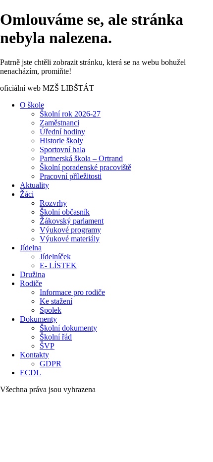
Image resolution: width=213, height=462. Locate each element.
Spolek (50, 310)
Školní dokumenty (68, 328)
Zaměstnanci (59, 122)
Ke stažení (56, 301)
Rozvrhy (53, 203)
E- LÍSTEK (58, 265)
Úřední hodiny (62, 131)
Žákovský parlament (72, 221)
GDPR (50, 363)
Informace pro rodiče (72, 292)
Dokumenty (38, 319)
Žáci (27, 194)
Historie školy (61, 140)
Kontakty (34, 354)
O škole (32, 105)
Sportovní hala (62, 149)
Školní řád (56, 337)
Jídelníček (55, 256)
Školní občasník (65, 212)
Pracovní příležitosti (71, 176)
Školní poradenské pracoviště (85, 167)
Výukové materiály (70, 238)
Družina (32, 274)
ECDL (30, 372)
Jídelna (31, 247)
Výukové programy (70, 230)
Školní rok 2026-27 (70, 114)
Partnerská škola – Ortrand (81, 158)
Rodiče (31, 283)
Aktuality (34, 185)
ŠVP (47, 346)
